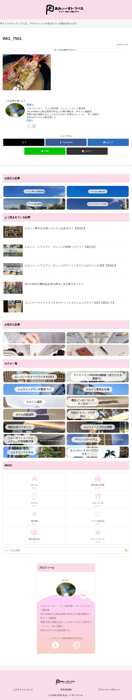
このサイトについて (23, 689)
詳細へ (29, 120)
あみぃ (30, 104)
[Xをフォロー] (28, 126)
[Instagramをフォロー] (34, 126)
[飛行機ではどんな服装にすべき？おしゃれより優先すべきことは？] (97, 337)
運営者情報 (66, 689)
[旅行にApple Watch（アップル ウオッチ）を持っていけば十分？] (97, 350)
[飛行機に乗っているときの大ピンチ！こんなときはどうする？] (34, 350)
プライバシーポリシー (109, 689)
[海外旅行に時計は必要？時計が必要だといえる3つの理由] (34, 337)
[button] (87, 151)
